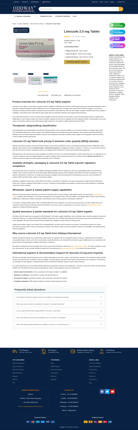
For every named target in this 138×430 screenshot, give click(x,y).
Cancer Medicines (18, 366)
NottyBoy (53, 379)
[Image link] (40, 421)
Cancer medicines (23, 23)
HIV (14, 382)
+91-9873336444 (73, 402)
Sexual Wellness (17, 373)
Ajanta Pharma (55, 366)
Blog (90, 382)
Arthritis (15, 379)
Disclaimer (92, 376)
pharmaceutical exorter (68, 248)
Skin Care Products (18, 369)
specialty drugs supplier (79, 246)
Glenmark (54, 376)
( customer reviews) (78, 36)
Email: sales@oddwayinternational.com (31, 406)
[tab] (43, 94)
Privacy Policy (93, 369)
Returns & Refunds (94, 366)
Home (14, 23)
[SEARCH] (121, 9)
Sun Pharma (54, 373)
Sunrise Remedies (56, 369)
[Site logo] (24, 9)
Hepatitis (15, 376)
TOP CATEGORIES (18, 360)
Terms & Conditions (95, 363)
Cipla (52, 363)
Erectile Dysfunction (18, 363)
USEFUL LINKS (94, 360)
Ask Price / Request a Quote (77, 62)
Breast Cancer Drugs (37, 23)
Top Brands (55, 360)
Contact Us (92, 373)
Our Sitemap (93, 379)
